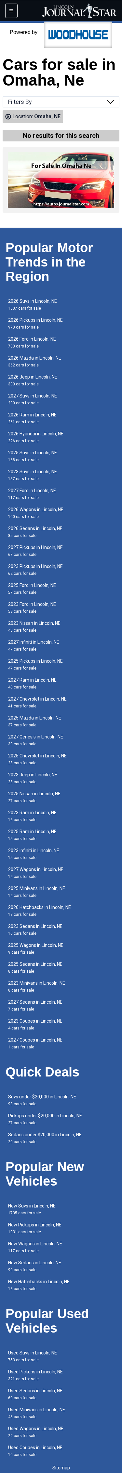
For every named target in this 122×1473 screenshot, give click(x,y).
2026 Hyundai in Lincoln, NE (35, 437)
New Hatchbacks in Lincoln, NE (39, 1285)
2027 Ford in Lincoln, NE (32, 494)
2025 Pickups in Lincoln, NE (35, 664)
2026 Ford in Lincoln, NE (32, 342)
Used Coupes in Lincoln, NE (35, 1451)
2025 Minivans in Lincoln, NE (36, 892)
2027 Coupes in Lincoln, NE (35, 1043)
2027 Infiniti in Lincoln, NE (33, 645)
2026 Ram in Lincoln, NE (32, 418)
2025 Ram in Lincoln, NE (32, 835)
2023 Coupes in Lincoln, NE (35, 1024)
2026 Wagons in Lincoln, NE (35, 513)
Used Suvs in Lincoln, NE (32, 1356)
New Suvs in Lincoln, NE (32, 1209)
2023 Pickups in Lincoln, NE (35, 570)
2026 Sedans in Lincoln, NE (35, 532)
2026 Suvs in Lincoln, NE (32, 305)
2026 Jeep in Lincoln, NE (32, 380)
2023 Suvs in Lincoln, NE (32, 475)
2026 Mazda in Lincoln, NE (34, 361)
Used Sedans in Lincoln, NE (35, 1394)
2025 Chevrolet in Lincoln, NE (37, 759)
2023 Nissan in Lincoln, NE (34, 627)
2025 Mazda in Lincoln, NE (34, 721)
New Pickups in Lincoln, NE (34, 1228)
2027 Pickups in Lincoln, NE (35, 551)
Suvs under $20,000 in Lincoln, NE (42, 1100)
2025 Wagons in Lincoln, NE (35, 949)
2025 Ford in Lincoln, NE (32, 589)
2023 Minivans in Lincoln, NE (36, 986)
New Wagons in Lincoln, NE (35, 1247)
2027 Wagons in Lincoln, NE (35, 873)
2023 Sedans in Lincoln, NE (35, 930)
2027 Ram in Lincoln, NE (32, 683)
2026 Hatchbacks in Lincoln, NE (39, 911)
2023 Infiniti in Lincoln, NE (33, 854)
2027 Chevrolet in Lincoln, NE (37, 702)
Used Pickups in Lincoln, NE (35, 1375)
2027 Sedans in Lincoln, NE (35, 1005)
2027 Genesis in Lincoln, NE (35, 740)
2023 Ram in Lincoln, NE (32, 816)
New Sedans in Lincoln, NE (34, 1266)
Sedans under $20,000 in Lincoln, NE (45, 1138)
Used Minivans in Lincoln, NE (36, 1413)
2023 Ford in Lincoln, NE (32, 608)
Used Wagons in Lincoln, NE (35, 1432)
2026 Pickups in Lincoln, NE (35, 323)
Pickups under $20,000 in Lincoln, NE (45, 1119)
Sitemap (61, 1467)
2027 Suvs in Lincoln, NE (32, 399)
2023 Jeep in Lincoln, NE (32, 778)
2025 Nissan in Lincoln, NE (34, 797)
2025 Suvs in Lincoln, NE (32, 456)
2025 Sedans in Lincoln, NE (35, 968)
